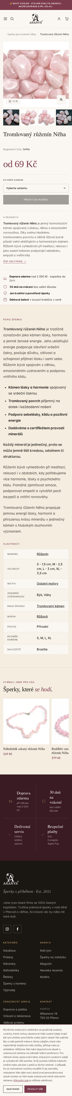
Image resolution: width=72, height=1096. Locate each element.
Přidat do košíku (36, 199)
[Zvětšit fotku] (61, 99)
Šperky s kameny (14, 983)
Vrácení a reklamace (17, 1016)
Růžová (42, 616)
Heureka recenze (51, 970)
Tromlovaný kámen (50, 606)
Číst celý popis (12, 261)
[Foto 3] (29, 117)
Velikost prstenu (13, 1022)
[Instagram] (7, 929)
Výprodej (9, 990)
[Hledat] (12, 19)
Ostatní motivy (47, 583)
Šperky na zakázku (53, 957)
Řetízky (8, 977)
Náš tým (45, 950)
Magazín (46, 963)
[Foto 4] (46, 117)
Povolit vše (35, 1089)
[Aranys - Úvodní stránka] (36, 19)
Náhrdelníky (11, 970)
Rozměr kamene (13, 180)
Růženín (42, 554)
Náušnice (9, 950)
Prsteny (8, 957)
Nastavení (13, 1089)
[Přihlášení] (59, 19)
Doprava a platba (15, 1009)
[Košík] (67, 19)
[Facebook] (18, 929)
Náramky (9, 963)
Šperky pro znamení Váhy (21, 34)
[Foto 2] (11, 117)
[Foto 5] (64, 117)
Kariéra (44, 977)
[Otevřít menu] (5, 19)
